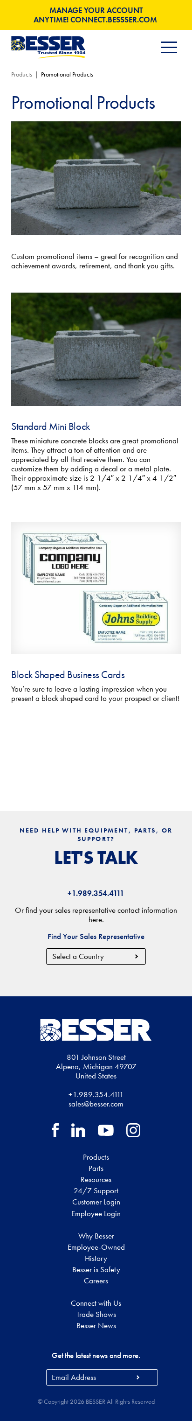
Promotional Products (67, 74)
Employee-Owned (96, 1247)
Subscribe (138, 1377)
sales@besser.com (96, 1104)
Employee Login (96, 1213)
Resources (96, 1179)
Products (21, 74)
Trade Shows (96, 1314)
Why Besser (96, 1235)
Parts (96, 1168)
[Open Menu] (169, 47)
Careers (96, 1280)
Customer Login (96, 1201)
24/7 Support (96, 1190)
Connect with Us (96, 1303)
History (96, 1258)
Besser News (96, 1325)
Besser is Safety (96, 1269)
